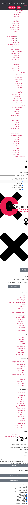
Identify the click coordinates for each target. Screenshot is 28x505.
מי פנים (17, 18)
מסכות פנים (15, 68)
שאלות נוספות (21, 299)
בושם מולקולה (21, 409)
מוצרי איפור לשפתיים (16, 135)
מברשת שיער (18, 96)
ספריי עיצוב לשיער (17, 100)
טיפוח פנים (19, 12)
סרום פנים (16, 42)
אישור (18, 7)
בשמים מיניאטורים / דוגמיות (17, 363)
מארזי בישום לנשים (20, 156)
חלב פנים (16, 16)
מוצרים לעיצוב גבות (17, 145)
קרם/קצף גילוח (15, 50)
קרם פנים (16, 31)
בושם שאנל (22, 396)
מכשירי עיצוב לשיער (17, 94)
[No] (25, 5)
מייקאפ (17, 124)
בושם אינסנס (21, 394)
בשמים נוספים (21, 372)
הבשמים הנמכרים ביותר (18, 361)
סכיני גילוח (16, 25)
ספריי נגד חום (18, 104)
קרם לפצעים (12, 40)
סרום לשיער (19, 81)
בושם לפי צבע (21, 365)
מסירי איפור (16, 22)
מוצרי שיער (22, 72)
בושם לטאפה (21, 397)
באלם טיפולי (15, 143)
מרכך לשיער (18, 78)
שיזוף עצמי (16, 65)
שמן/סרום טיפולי (14, 53)
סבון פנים (16, 20)
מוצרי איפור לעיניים (17, 107)
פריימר (17, 126)
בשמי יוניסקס (21, 343)
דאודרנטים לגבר (15, 29)
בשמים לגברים (21, 337)
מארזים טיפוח (15, 59)
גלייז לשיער (19, 85)
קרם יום (14, 33)
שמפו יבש (16, 76)
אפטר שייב (16, 48)
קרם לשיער (19, 89)
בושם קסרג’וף (21, 392)
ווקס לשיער (19, 91)
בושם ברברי (21, 405)
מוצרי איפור (22, 106)
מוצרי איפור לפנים (17, 119)
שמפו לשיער (19, 74)
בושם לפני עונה (21, 368)
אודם (17, 137)
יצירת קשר (22, 297)
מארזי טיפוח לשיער (17, 102)
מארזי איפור (16, 154)
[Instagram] (22, 439)
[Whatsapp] (17, 439)
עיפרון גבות (16, 147)
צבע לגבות (16, 150)
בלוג (24, 301)
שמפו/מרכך (16, 55)
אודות (23, 295)
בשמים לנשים (21, 339)
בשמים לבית (21, 370)
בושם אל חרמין (21, 403)
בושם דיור (22, 401)
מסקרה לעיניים (15, 115)
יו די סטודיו (15, 470)
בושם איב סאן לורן (20, 407)
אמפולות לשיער (18, 83)
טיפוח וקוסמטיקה (20, 10)
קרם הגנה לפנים (14, 63)
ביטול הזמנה (21, 321)
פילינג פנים (16, 14)
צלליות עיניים (15, 111)
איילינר (17, 109)
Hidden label (21, 490)
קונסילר (17, 113)
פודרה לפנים (15, 132)
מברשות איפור (15, 134)
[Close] (26, 158)
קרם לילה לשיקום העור (13, 44)
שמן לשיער (19, 87)
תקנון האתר (22, 316)
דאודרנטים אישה (14, 27)
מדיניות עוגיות (12, 7)
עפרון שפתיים (15, 141)
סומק (17, 130)
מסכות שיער (15, 57)
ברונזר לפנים (15, 23)
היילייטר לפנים (15, 128)
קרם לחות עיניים (14, 46)
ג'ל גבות (17, 149)
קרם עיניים (13, 38)
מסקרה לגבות (15, 152)
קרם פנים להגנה (11, 37)
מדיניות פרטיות (21, 319)
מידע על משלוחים (20, 317)
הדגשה (17, 122)
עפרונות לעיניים (15, 117)
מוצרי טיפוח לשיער (17, 51)
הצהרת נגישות (21, 314)
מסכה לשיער (18, 79)
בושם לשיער (19, 93)
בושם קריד (22, 399)
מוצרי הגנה (19, 61)
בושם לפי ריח (21, 366)
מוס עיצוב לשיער (17, 98)
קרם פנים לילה (12, 35)
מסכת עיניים (15, 70)
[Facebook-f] (26, 439)
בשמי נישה (22, 341)
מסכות (20, 66)
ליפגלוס (17, 139)
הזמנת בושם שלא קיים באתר (17, 303)
